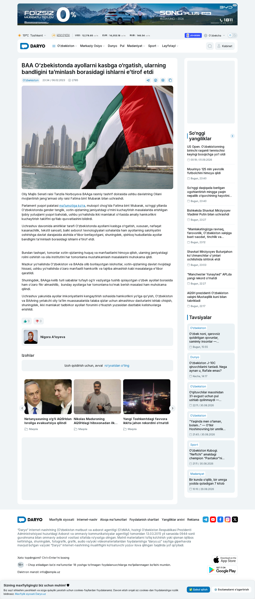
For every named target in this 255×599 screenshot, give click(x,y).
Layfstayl (169, 46)
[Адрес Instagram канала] (228, 519)
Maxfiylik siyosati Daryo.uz (30, 593)
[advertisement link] (193, 35)
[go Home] (29, 519)
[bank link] (61, 35)
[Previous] (22, 408)
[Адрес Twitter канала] (235, 519)
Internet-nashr (87, 519)
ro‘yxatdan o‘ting (117, 365)
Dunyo (112, 46)
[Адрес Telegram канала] (206, 519)
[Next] (172, 408)
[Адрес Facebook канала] (220, 519)
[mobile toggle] (53, 46)
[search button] (210, 46)
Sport (152, 46)
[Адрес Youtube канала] (213, 519)
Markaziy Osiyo (91, 46)
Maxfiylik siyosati (61, 519)
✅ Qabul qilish (198, 589)
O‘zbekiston (65, 46)
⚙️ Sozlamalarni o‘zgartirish (231, 589)
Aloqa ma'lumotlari (113, 519)
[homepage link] (32, 46)
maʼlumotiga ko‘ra (72, 205)
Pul (122, 46)
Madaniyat (134, 46)
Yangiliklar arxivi (173, 519)
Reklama (193, 519)
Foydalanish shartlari (144, 519)
